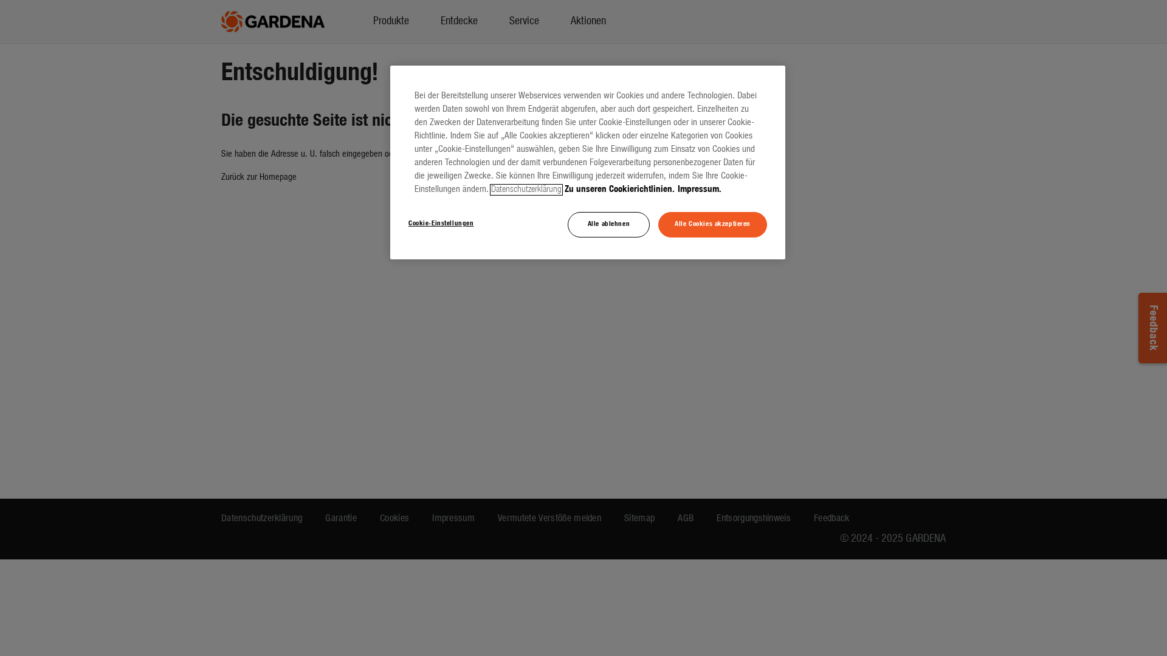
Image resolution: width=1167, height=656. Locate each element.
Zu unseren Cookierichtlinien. (620, 189)
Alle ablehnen (609, 224)
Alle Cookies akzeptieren (713, 224)
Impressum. (699, 189)
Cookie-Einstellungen (440, 223)
